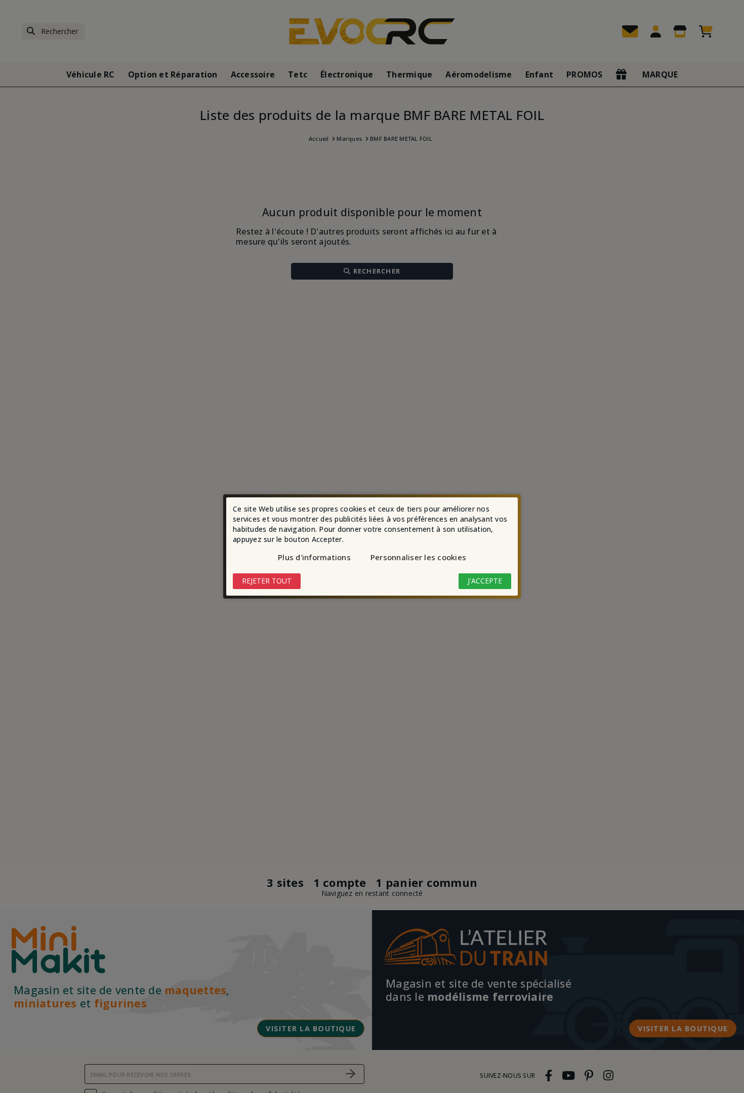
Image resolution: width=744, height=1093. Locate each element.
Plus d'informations (314, 557)
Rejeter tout (267, 580)
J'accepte (485, 580)
